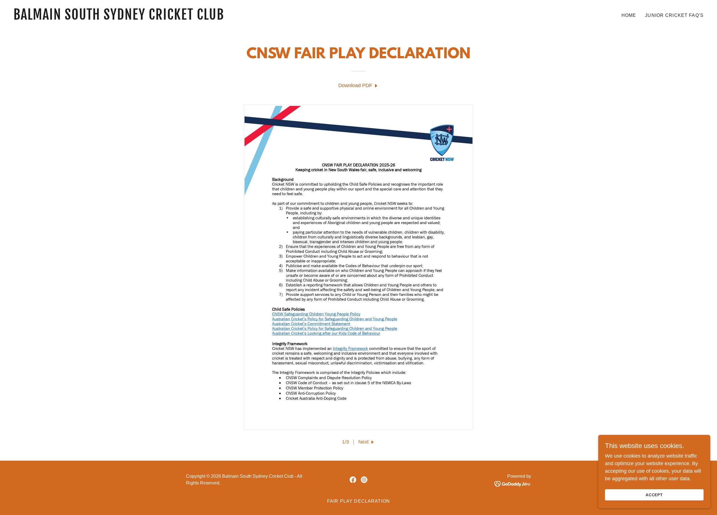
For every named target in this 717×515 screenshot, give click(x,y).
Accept (654, 495)
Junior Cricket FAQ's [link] (674, 15)
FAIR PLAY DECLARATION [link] (358, 501)
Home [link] (628, 15)
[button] (366, 442)
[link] (183, 18)
